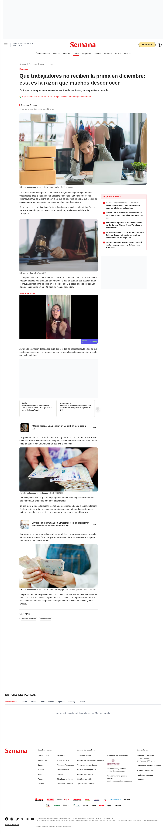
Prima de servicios (28, 619)
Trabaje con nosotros (145, 770)
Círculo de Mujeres (64, 779)
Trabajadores (45, 619)
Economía (33, 64)
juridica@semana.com (116, 771)
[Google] (6, 819)
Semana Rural (63, 770)
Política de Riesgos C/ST (87, 770)
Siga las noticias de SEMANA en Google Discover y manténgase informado (56, 97)
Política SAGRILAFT (85, 774)
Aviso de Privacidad (15, 825)
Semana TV (42, 760)
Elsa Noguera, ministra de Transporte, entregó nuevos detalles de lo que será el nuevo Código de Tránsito (37, 408)
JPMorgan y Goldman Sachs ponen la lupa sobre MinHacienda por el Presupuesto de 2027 (75, 408)
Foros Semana (63, 760)
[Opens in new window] (11, 819)
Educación (61, 756)
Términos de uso (84, 756)
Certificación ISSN (84, 779)
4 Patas (41, 784)
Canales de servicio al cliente (149, 766)
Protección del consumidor (117, 756)
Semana (22, 64)
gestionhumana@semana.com (119, 781)
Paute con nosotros (145, 775)
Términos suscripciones (87, 765)
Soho (40, 774)
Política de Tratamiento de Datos (90, 760)
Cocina (60, 774)
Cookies (140, 780)
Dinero (40, 765)
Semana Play (43, 756)
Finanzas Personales (65, 765)
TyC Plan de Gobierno (86, 784)
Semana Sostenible (65, 784)
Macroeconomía (46, 64)
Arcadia (41, 770)
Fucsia (40, 779)
